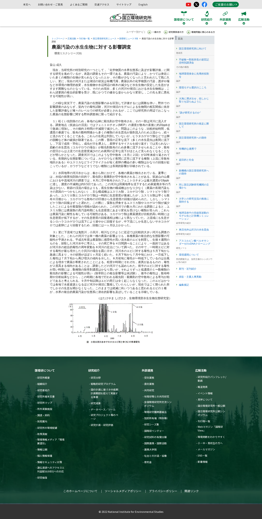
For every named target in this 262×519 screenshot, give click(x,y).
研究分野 (96, 377)
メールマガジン (206, 449)
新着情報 (203, 462)
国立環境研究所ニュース (104, 38)
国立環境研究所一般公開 (211, 405)
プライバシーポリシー (163, 491)
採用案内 (42, 421)
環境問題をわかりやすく (211, 437)
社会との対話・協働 (155, 455)
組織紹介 (42, 384)
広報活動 (72, 38)
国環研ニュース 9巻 (128, 38)
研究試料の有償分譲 (155, 437)
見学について (205, 399)
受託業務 (149, 377)
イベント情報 (205, 393)
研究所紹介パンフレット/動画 (212, 378)
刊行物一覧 (84, 38)
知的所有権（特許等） (156, 418)
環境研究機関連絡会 (155, 412)
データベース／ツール (103, 409)
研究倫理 (42, 477)
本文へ (27, 4)
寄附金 (148, 462)
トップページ (58, 38)
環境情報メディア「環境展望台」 (51, 441)
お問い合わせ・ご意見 (50, 4)
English (143, 4)
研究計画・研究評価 (102, 425)
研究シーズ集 (151, 424)
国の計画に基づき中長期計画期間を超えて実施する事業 (104, 393)
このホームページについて (80, 491)
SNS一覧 (202, 455)
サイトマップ (123, 4)
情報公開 (42, 449)
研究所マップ (44, 402)
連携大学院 (150, 449)
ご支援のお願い (225, 4)
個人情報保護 (44, 455)
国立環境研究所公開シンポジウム (211, 413)
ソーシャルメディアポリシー (123, 491)
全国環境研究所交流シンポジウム (158, 403)
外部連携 (147, 370)
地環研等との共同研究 (156, 396)
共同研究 (149, 390)
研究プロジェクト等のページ (104, 416)
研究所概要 (43, 377)
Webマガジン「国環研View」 (210, 428)
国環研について (45, 370)
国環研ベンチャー (154, 431)
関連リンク (191, 491)
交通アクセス (101, 4)
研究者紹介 (43, 390)
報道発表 (203, 387)
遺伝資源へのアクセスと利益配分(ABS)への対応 (51, 469)
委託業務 (149, 384)
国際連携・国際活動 (155, 443)
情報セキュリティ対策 (49, 462)
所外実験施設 (44, 409)
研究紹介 (94, 370)
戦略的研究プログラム (103, 384)
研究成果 (96, 403)
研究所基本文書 (46, 396)
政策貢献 (42, 434)
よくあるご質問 (78, 4)
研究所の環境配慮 (47, 428)
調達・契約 (43, 415)
